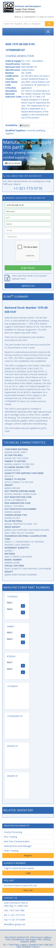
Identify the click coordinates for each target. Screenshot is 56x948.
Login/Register (30, 17)
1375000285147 (15, 716)
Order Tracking (11, 850)
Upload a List (28, 285)
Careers (50, 17)
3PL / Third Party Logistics (15, 944)
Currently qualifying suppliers (25, 132)
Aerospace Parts (34, 939)
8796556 (11, 656)
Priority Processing (13, 832)
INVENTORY (23, 937)
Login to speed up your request (19, 868)
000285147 (12, 746)
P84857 (10, 626)
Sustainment (19, 939)
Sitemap (17, 17)
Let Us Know (14, 163)
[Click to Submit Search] (49, 23)
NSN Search (37, 937)
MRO (33, 941)
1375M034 (12, 596)
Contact (41, 17)
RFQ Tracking (10, 836)
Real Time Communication (17, 841)
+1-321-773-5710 (28, 188)
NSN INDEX (10, 937)
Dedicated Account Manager (18, 846)
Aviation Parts (36, 944)
